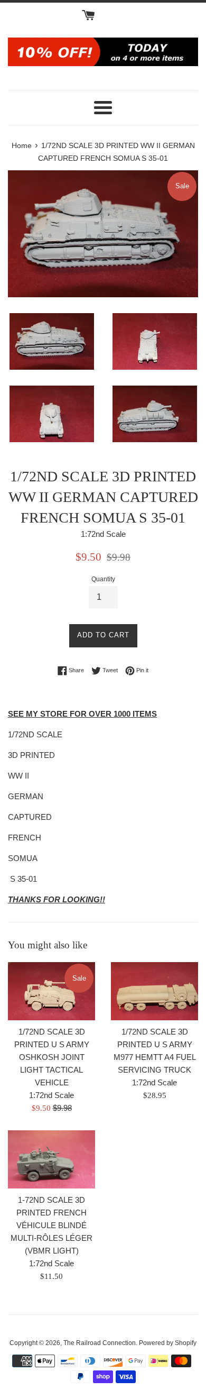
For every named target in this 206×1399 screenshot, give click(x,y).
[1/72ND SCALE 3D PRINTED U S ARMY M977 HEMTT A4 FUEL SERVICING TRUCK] (154, 991)
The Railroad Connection (99, 1343)
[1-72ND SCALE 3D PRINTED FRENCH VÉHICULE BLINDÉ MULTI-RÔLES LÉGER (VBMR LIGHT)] (51, 1159)
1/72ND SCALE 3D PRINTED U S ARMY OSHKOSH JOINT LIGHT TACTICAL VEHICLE (51, 1057)
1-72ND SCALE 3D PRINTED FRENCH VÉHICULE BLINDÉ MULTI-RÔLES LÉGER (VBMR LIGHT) (51, 1225)
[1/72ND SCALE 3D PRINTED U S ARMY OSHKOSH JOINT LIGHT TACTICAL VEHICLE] (51, 991)
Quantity (103, 579)
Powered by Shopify (167, 1343)
